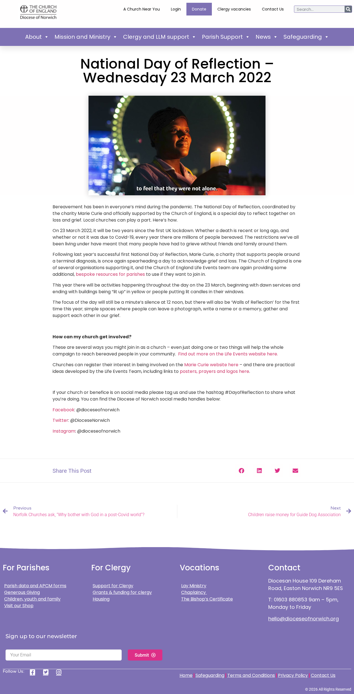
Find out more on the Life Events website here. (228, 354)
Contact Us (273, 9)
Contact (284, 567)
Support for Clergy (113, 586)
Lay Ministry (193, 586)
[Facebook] (34, 672)
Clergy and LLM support (156, 37)
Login (176, 9)
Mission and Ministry (82, 37)
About (33, 37)
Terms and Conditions (251, 675)
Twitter (60, 420)
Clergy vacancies (234, 9)
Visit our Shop (18, 605)
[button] (241, 470)
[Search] (348, 9)
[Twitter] (47, 672)
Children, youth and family (32, 599)
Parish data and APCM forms (35, 586)
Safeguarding (302, 37)
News (263, 37)
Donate (199, 9)
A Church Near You (141, 9)
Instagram (64, 431)
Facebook (63, 410)
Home (185, 675)
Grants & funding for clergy (122, 592)
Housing (101, 599)
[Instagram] (60, 672)
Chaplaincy (194, 592)
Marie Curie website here (211, 365)
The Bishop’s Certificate (207, 599)
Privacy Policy (293, 675)
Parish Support (222, 37)
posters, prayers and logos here (214, 371)
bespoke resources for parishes (110, 274)
